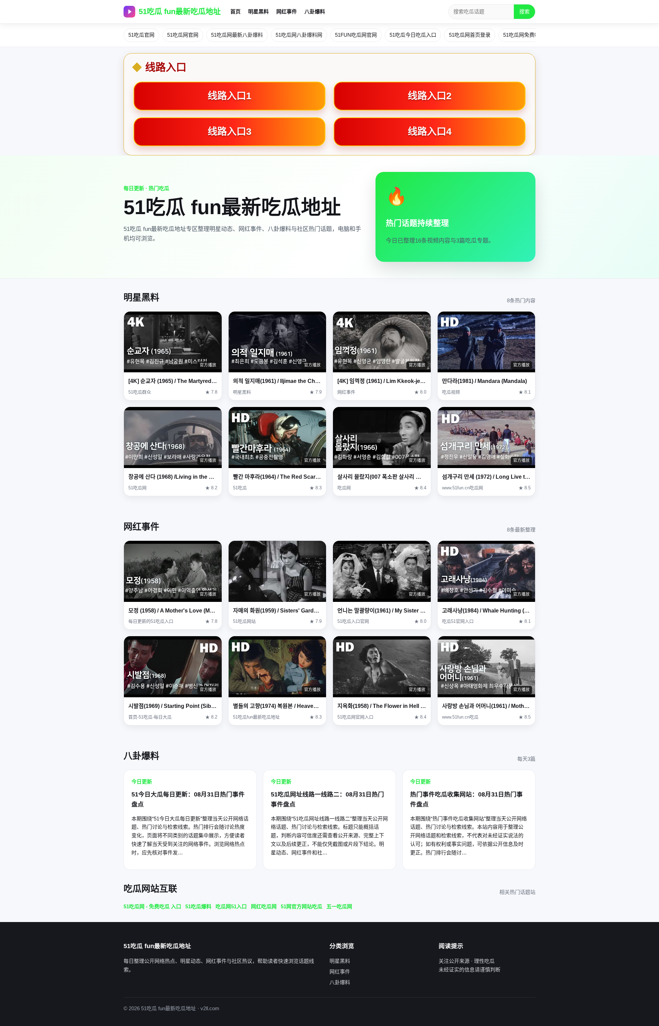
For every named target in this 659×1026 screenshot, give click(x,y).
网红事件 (286, 11)
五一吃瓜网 (339, 906)
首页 (235, 11)
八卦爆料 (314, 11)
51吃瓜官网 (141, 35)
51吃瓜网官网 (182, 35)
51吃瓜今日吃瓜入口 (413, 35)
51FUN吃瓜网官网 (356, 35)
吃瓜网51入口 (231, 906)
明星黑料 (258, 11)
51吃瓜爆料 (198, 906)
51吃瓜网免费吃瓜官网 (529, 35)
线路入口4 (430, 131)
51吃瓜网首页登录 (469, 35)
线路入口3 (230, 131)
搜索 (524, 11)
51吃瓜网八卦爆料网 (299, 35)
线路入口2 (430, 96)
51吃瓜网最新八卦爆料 (237, 35)
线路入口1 (230, 96)
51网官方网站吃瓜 (301, 906)
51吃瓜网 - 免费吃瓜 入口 (152, 906)
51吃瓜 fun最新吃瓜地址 (180, 11)
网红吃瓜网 (264, 906)
